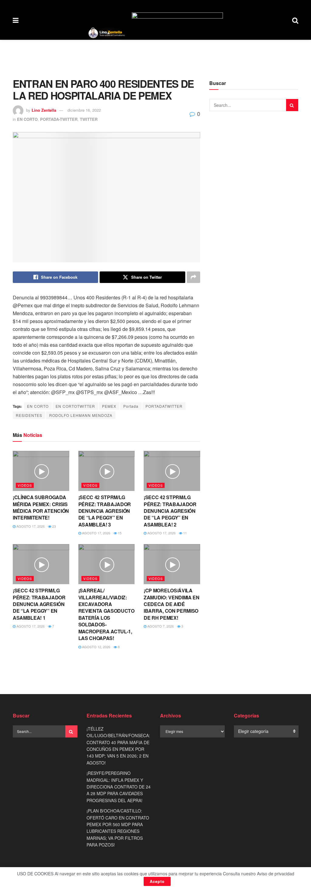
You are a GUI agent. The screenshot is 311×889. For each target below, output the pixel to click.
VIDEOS (25, 485)
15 (119, 532)
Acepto (157, 881)
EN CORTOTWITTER (75, 406)
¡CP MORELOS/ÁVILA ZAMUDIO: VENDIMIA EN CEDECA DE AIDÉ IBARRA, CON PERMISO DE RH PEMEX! (172, 604)
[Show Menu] (16, 20)
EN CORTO (27, 119)
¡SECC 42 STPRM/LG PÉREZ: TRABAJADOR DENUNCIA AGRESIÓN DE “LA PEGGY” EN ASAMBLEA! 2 (170, 511)
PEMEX (109, 406)
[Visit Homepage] (106, 33)
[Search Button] (295, 20)
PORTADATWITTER (164, 406)
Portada (130, 406)
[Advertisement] (155, 58)
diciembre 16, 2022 (84, 110)
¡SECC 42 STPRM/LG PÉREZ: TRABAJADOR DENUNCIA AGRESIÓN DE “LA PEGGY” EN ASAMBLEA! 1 (39, 604)
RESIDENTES (29, 415)
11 (184, 532)
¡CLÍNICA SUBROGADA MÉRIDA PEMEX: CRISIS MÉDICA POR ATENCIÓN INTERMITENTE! (41, 507)
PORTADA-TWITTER (58, 119)
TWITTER (88, 119)
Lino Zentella (44, 110)
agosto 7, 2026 (160, 626)
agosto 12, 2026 (95, 646)
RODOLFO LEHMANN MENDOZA (80, 415)
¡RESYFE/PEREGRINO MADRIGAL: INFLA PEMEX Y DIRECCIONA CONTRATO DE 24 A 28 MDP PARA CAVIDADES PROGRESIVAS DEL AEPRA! (119, 786)
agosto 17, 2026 (30, 526)
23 (53, 526)
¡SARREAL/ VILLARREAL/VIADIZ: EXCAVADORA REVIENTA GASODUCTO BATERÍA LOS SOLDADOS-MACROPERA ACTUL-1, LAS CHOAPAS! (106, 614)
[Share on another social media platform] (193, 277)
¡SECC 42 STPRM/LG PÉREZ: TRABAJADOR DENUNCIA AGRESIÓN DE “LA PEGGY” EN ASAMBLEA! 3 (104, 511)
